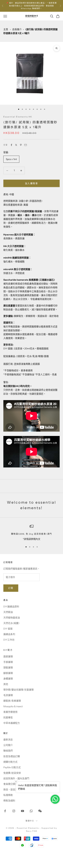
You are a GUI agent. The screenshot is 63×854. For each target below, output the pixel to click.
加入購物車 (31, 183)
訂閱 (10, 588)
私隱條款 (8, 795)
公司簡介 (8, 745)
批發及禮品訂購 (11, 756)
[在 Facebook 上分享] (11, 145)
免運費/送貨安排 (12, 772)
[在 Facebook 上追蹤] (5, 811)
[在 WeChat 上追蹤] (40, 811)
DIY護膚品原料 (11, 606)
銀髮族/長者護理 (12, 700)
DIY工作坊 (8, 639)
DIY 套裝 (8, 628)
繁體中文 (30, 821)
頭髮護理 (8, 667)
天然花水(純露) (11, 623)
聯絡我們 (8, 750)
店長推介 (17, 29)
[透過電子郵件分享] (25, 145)
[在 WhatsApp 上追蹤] (31, 811)
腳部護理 (8, 673)
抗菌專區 (8, 717)
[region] (31, 532)
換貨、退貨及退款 (12, 789)
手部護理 (8, 661)
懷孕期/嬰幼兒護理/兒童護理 (18, 689)
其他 (5, 684)
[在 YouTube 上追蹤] (22, 811)
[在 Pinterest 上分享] (20, 145)
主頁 (5, 29)
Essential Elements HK (17, 116)
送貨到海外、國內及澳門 (16, 778)
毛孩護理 (8, 695)
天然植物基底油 (11, 617)
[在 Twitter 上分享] (16, 145)
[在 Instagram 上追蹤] (13, 811)
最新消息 (8, 739)
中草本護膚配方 (11, 722)
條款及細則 (9, 800)
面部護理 (8, 656)
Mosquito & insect (13, 706)
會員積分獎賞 (10, 783)
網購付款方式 (10, 761)
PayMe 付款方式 (12, 767)
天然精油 (8, 612)
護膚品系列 (9, 634)
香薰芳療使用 (10, 711)
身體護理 (8, 678)
